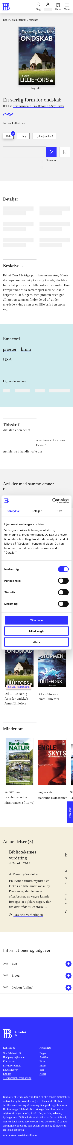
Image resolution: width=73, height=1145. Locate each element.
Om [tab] (59, 511)
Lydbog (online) (44, 136)
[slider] (36, 58)
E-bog (23, 136)
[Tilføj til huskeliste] (65, 152)
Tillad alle (36, 620)
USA (7, 359)
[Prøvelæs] (51, 152)
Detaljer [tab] (36, 511)
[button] (36, 964)
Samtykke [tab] (13, 511)
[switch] (63, 581)
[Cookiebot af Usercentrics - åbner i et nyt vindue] (52, 500)
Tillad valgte (36, 631)
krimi (26, 349)
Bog (8, 135)
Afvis (36, 641)
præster (9, 349)
